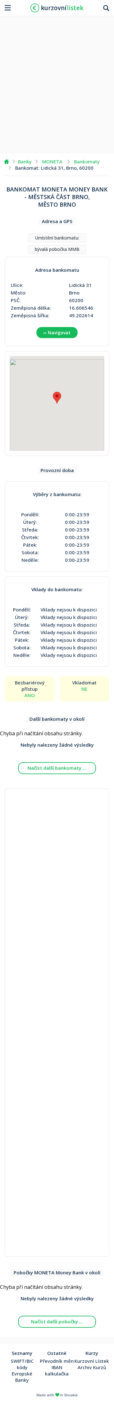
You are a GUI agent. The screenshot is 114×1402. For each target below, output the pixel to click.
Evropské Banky (22, 1376)
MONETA (52, 161)
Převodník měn (57, 1361)
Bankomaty (87, 161)
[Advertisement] (57, 82)
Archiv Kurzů (92, 1367)
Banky (25, 161)
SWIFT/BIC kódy (22, 1364)
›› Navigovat (57, 333)
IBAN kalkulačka (57, 1370)
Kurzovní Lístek (91, 1361)
